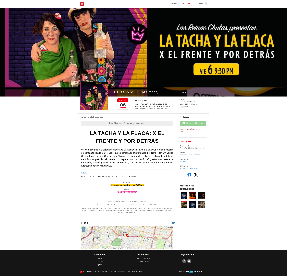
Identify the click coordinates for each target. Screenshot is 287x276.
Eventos (100, 261)
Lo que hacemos (143, 258)
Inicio (100, 258)
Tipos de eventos (143, 261)
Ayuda (99, 265)
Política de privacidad (135, 272)
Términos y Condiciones (117, 272)
